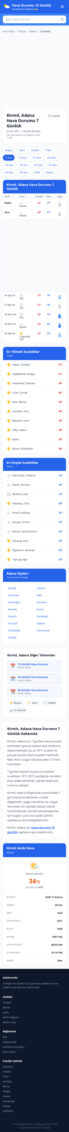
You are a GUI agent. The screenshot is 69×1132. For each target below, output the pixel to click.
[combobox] (34, 19)
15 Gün (37, 157)
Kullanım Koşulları (14, 1047)
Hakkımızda (9, 1042)
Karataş (12, 609)
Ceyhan (41, 588)
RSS (5, 1037)
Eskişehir (8, 1111)
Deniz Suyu (9, 1022)
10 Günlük (18, 710)
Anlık (37, 172)
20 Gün (51, 157)
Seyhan (41, 623)
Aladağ (12, 588)
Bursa (6, 1086)
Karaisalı (42, 602)
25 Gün (9, 165)
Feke (39, 595)
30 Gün (24, 165)
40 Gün (38, 165)
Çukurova (13, 595)
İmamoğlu (14, 602)
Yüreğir (12, 637)
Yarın (22, 150)
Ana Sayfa (9, 31)
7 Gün (8, 157)
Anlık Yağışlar (11, 1017)
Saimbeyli (42, 616)
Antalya (7, 1081)
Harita (6, 1007)
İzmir (6, 1076)
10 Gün (22, 157)
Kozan (40, 609)
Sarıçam (13, 623)
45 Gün (53, 165)
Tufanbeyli (14, 630)
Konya (6, 1106)
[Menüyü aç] (62, 7)
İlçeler (49, 172)
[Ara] (62, 19)
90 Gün (24, 172)
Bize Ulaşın (9, 1051)
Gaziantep (9, 1101)
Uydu (6, 1012)
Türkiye (22, 31)
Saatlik (35, 150)
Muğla (6, 1091)
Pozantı (12, 616)
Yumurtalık (43, 630)
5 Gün (48, 150)
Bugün (9, 150)
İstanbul (8, 1066)
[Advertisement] (34, 70)
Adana (33, 31)
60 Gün (9, 172)
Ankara (7, 1071)
